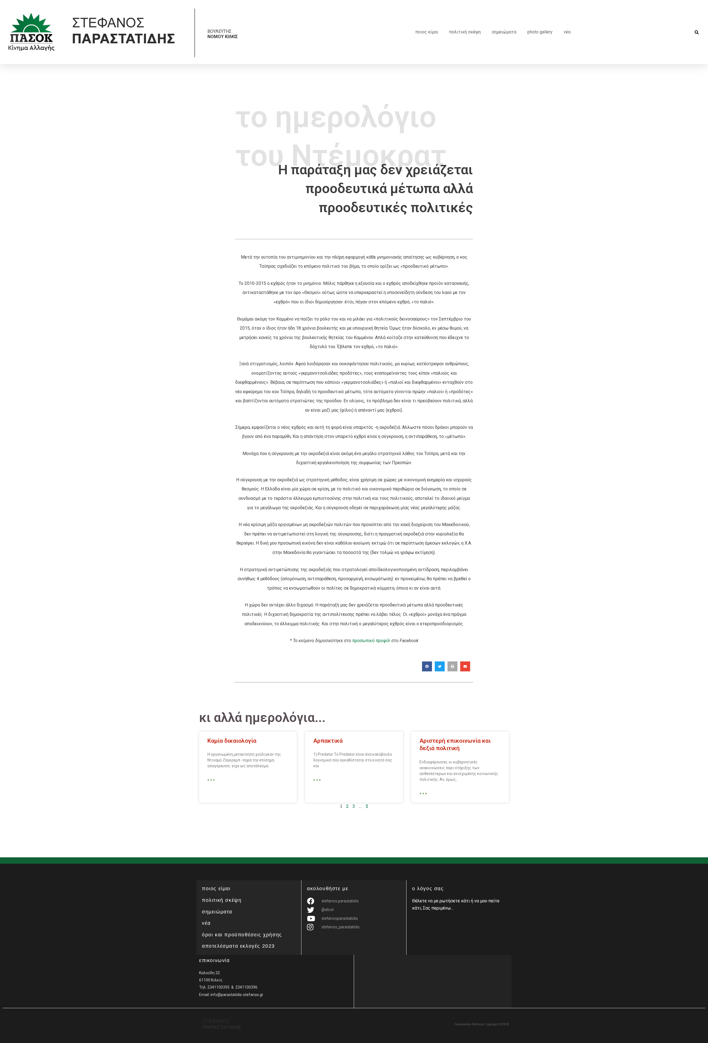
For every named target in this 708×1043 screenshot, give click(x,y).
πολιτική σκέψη (465, 32)
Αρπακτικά (328, 740)
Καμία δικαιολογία (231, 740)
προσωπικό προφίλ (371, 640)
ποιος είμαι (426, 32)
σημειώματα (504, 32)
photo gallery (540, 32)
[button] (697, 32)
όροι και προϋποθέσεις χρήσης (242, 934)
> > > (211, 780)
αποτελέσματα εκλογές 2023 (238, 946)
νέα (567, 32)
